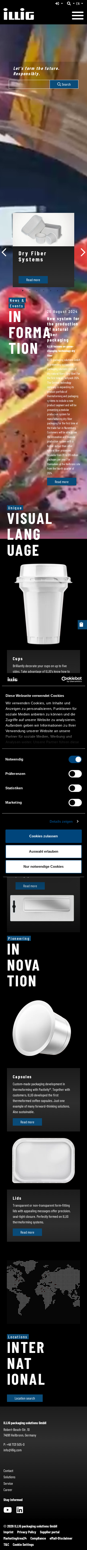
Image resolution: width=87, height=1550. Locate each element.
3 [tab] (36, 290)
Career (7, 1489)
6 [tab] (57, 290)
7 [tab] (64, 290)
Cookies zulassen (43, 836)
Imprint (8, 1532)
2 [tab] (29, 290)
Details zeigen (61, 821)
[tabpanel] (43, 250)
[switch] (75, 773)
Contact (8, 1470)
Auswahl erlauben (43, 851)
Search (66, 84)
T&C (6, 1544)
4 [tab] (43, 290)
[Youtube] (7, 1511)
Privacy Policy (26, 1532)
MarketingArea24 (15, 1538)
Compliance (38, 1538)
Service (8, 1483)
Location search (25, 1398)
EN (78, 3)
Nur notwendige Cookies (43, 866)
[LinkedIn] (19, 1511)
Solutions (9, 1477)
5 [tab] (50, 290)
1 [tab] (22, 290)
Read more (33, 279)
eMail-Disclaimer (61, 1538)
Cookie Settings (23, 1544)
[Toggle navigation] (78, 16)
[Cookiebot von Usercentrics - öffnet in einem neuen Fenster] (62, 679)
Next (83, 250)
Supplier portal (49, 1532)
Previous (4, 250)
